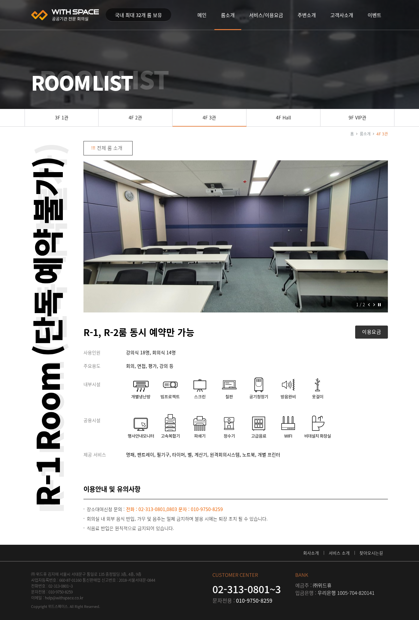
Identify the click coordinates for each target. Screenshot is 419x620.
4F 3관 (209, 117)
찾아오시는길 (371, 553)
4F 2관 (135, 117)
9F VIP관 (357, 117)
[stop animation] (379, 305)
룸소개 (365, 134)
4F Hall (283, 117)
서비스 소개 (339, 553)
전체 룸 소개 (109, 147)
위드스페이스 (65, 15)
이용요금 (371, 331)
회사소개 (311, 553)
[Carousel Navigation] (371, 304)
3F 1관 (61, 117)
